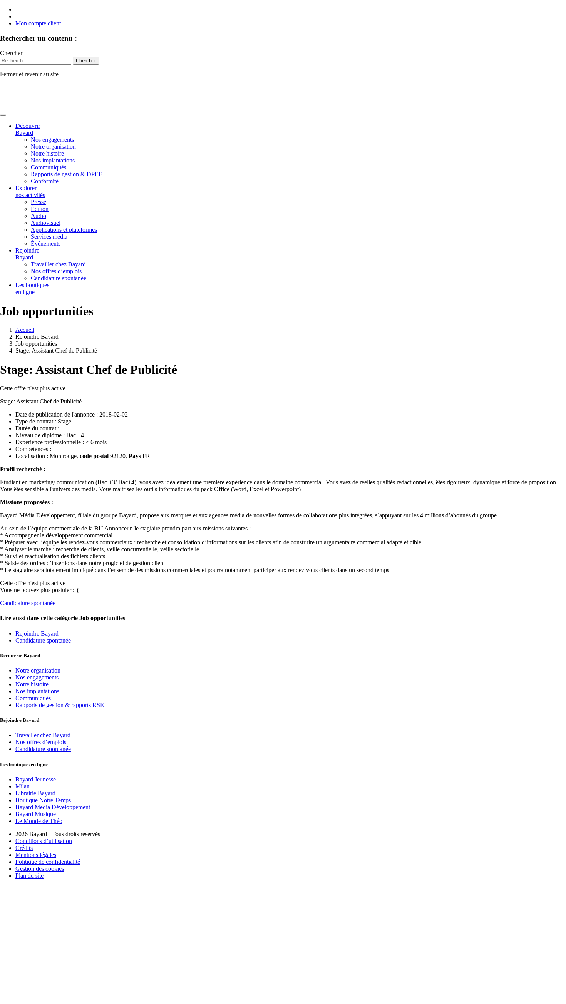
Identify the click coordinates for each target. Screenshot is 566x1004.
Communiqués (48, 167)
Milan (22, 786)
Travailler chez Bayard (58, 264)
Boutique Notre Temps (43, 800)
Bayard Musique (35, 814)
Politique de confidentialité (47, 861)
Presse (38, 202)
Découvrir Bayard (27, 129)
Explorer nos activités (30, 191)
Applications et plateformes (64, 229)
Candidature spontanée (58, 278)
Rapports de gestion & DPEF (66, 174)
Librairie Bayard (35, 793)
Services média (49, 236)
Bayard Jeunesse (35, 779)
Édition (40, 209)
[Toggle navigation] (3, 115)
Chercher (11, 53)
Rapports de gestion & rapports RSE (59, 705)
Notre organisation (53, 146)
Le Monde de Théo (38, 821)
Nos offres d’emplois (56, 271)
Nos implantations (53, 160)
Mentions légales (35, 855)
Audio (38, 216)
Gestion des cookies (39, 868)
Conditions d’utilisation (43, 841)
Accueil (24, 329)
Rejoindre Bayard (27, 254)
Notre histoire (47, 153)
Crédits (24, 848)
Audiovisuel (45, 222)
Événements (45, 243)
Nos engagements (52, 139)
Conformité (45, 181)
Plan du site (29, 875)
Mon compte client (38, 23)
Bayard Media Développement (52, 807)
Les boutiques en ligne (32, 288)
